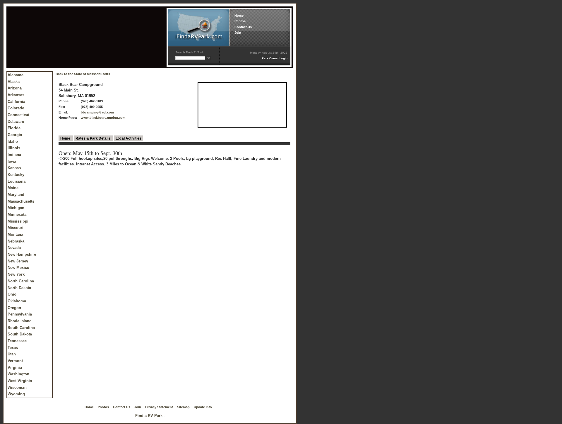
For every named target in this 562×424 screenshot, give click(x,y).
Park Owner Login (274, 58)
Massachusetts (21, 201)
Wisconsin (17, 387)
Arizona (15, 88)
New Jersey (18, 261)
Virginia (15, 367)
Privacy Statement (159, 407)
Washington (18, 374)
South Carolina (21, 327)
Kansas (14, 168)
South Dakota (20, 334)
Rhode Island (20, 321)
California (16, 101)
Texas (13, 347)
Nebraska (16, 241)
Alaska (14, 81)
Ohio (12, 294)
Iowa (12, 161)
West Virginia (20, 381)
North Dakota (19, 288)
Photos (240, 21)
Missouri (15, 227)
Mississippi (18, 221)
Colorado (16, 108)
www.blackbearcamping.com (103, 117)
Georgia (15, 135)
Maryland (16, 194)
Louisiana (16, 181)
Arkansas (16, 95)
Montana (15, 234)
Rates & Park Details (93, 138)
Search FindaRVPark (189, 52)
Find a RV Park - (150, 415)
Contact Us (243, 27)
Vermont (15, 361)
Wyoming (16, 394)
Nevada (14, 247)
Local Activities (128, 138)
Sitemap (183, 407)
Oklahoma (17, 301)
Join (237, 32)
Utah (12, 354)
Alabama (15, 75)
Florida (14, 128)
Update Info (203, 407)
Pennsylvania (20, 314)
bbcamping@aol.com (97, 112)
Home (239, 15)
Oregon (14, 308)
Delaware (16, 121)
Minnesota (17, 214)
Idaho (13, 141)
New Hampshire (22, 254)
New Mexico (18, 267)
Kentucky (16, 174)
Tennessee (17, 341)
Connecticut (18, 115)
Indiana (14, 154)
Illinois (14, 148)
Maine (13, 188)
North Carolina (21, 281)
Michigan (16, 208)
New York (16, 274)
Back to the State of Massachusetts (83, 74)
